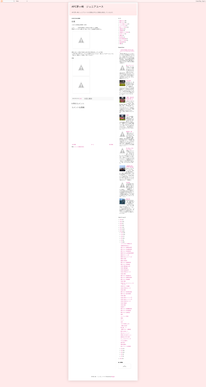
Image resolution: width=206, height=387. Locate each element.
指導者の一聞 (129, 131)
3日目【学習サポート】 (126, 288)
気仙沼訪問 (121, 42)
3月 (122, 354)
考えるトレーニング (125, 333)
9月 (122, 238)
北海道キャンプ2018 (124, 32)
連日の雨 (123, 342)
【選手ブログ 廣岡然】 (126, 329)
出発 (122, 321)
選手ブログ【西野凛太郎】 (126, 277)
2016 (121, 229)
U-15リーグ (122, 33)
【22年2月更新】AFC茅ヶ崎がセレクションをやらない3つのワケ (126, 51)
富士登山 (121, 37)
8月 (122, 240)
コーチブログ (122, 25)
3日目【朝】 (123, 290)
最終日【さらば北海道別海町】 (127, 253)
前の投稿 (111, 144)
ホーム (92, 144)
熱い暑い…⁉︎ (123, 327)
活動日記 (121, 28)
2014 (121, 358)
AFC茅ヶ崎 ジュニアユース (88, 6)
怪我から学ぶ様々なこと (126, 335)
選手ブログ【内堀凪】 (125, 279)
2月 (122, 356)
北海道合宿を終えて (125, 245)
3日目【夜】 (123, 281)
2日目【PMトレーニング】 (126, 297)
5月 (122, 350)
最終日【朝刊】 (124, 260)
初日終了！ (123, 306)
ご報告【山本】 (124, 325)
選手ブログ (121, 22)
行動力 (127, 115)
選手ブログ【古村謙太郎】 (126, 249)
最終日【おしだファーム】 (126, 256)
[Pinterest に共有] (91, 98)
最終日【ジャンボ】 (125, 255)
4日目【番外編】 (124, 268)
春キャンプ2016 (123, 27)
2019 (121, 223)
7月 (122, 242)
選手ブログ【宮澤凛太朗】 (126, 291)
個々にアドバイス (130, 65)
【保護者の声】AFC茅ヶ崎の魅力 (130, 166)
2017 (121, 227)
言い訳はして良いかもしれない (130, 149)
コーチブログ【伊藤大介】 (126, 243)
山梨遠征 (121, 30)
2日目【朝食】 (124, 303)
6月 (122, 348)
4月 (122, 352)
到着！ (122, 318)
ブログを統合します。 (125, 323)
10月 (122, 236)
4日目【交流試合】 (125, 270)
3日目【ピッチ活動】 (125, 286)
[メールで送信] (85, 98)
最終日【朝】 (123, 258)
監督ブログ (121, 20)
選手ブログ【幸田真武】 (126, 251)
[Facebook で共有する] (90, 98)
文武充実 (128, 182)
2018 (121, 225)
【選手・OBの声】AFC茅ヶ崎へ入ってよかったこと (130, 98)
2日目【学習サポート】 (126, 301)
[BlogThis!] (86, 98)
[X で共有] (88, 98)
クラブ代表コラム (123, 24)
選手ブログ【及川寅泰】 (126, 293)
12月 (122, 232)
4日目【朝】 (123, 273)
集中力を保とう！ (124, 331)
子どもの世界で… (124, 340)
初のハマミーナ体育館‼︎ (126, 346)
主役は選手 (128, 80)
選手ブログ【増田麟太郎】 (126, 308)
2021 (121, 221)
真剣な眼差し (123, 344)
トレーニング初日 (124, 316)
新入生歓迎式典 (122, 38)
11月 (122, 234)
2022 (121, 219)
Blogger (113, 376)
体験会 (120, 35)
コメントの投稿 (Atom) (79, 146)
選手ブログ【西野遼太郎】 (126, 247)
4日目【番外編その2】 (126, 266)
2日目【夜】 (123, 295)
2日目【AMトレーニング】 (126, 299)
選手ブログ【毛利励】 (125, 264)
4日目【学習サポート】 (126, 271)
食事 (122, 314)
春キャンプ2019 (123, 40)
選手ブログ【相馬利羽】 (126, 262)
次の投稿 (74, 144)
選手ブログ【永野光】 (125, 312)
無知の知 (128, 199)
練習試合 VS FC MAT (125, 337)
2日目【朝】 (123, 305)
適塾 (120, 43)
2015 (121, 231)
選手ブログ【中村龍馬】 (126, 310)
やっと (122, 320)
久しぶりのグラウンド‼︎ (126, 338)
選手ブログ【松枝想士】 (126, 275)
